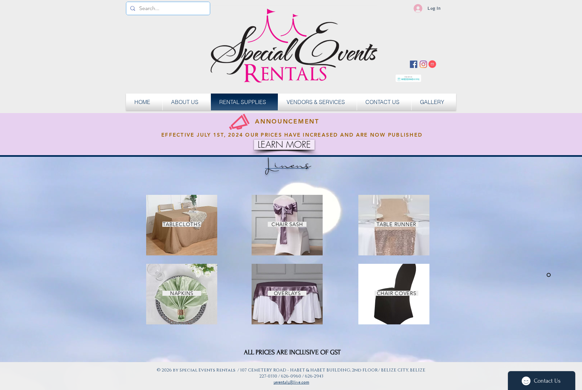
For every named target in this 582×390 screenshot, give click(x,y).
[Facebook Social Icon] (413, 64)
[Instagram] (423, 64)
